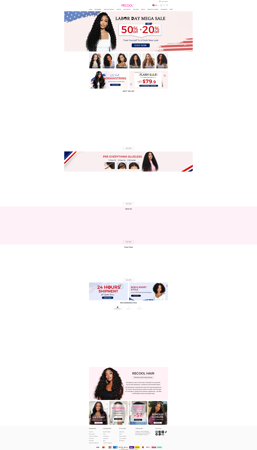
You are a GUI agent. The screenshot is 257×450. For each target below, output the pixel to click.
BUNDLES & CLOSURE (153, 9)
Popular (128, 308)
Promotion (91, 440)
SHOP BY (119, 9)
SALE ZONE (135, 9)
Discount (139, 308)
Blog (104, 440)
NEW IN (143, 9)
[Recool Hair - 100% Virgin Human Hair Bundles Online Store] (127, 5)
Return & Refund (106, 431)
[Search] (167, 5)
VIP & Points (106, 436)
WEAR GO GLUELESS (109, 9)
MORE (171, 9)
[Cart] (161, 5)
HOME (90, 9)
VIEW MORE (128, 148)
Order (120, 434)
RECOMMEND (98, 9)
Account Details (122, 438)
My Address (121, 440)
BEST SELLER (127, 9)
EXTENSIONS (164, 9)
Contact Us (91, 438)
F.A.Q (104, 434)
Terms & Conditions (93, 436)
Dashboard (121, 431)
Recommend (117, 308)
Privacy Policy (92, 434)
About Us (91, 431)
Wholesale (105, 438)
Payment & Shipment (93, 443)
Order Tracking (122, 436)
